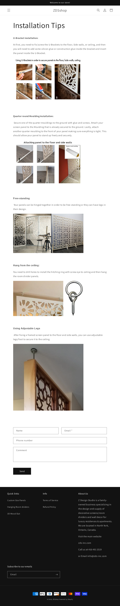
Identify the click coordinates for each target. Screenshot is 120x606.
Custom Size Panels (16, 500)
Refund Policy (49, 507)
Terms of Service (50, 500)
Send (22, 471)
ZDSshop (56, 599)
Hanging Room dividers (18, 507)
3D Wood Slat (13, 513)
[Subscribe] (56, 574)
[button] (9, 10)
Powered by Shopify (66, 599)
